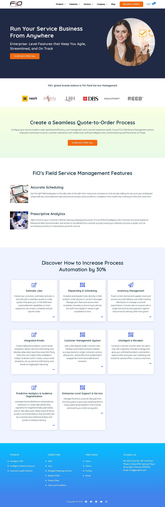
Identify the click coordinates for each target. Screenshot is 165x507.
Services (87, 4)
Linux (50, 466)
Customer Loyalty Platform (21, 471)
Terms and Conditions (57, 485)
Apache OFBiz (54, 475)
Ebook (88, 475)
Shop (113, 4)
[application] (64, 4)
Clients (88, 466)
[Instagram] (106, 502)
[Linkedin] (96, 502)
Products (59, 4)
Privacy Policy (53, 480)
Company (101, 4)
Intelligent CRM (16, 461)
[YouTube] (101, 502)
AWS (50, 461)
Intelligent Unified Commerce (22, 466)
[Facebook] (86, 502)
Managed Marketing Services (60, 471)
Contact (89, 471)
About (88, 461)
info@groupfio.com (137, 470)
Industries (73, 4)
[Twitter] (91, 502)
